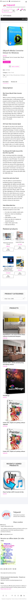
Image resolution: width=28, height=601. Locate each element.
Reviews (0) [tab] (14, 81)
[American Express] (1, 568)
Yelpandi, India (5, 1)
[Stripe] (13, 568)
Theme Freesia (14, 598)
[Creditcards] (12, 568)
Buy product (7, 62)
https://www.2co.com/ (6, 589)
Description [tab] (6, 81)
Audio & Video (9, 75)
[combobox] (14, 298)
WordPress (24, 598)
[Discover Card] (10, 568)
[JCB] (15, 568)
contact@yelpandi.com (15, 1)
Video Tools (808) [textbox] (14, 298)
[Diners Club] (8, 568)
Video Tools (11, 72)
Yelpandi (10, 5)
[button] (23, 19)
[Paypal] (6, 568)
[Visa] (4, 568)
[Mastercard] (3, 568)
